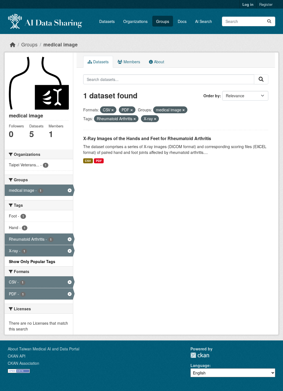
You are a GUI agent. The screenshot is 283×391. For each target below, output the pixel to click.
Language (199, 365)
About (158, 61)
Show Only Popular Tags (32, 261)
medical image (60, 44)
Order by (211, 95)
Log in (247, 4)
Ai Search (203, 21)
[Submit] (269, 21)
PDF (99, 161)
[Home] (12, 44)
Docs (182, 21)
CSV (88, 161)
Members (131, 61)
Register (265, 4)
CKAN (199, 355)
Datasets (107, 21)
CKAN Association (23, 363)
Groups (162, 21)
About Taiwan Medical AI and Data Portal (43, 348)
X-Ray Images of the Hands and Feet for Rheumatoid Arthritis (147, 138)
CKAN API (16, 356)
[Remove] (112, 110)
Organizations (135, 21)
